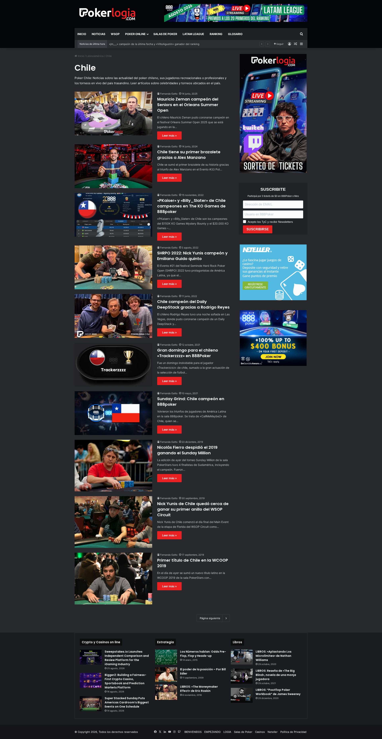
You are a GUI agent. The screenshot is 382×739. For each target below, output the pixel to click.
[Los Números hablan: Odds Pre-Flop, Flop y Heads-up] (166, 657)
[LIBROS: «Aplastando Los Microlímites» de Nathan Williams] (242, 657)
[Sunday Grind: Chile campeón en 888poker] (113, 413)
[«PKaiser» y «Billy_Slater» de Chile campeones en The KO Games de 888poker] (113, 215)
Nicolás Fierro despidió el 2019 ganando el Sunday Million (187, 450)
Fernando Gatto (168, 93)
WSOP (115, 34)
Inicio (81, 34)
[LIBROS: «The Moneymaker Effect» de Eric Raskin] (166, 692)
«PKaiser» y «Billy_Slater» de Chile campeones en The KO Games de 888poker (191, 206)
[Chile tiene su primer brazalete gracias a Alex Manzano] (113, 166)
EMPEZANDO (212, 731)
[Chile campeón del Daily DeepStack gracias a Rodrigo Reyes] (113, 316)
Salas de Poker (165, 34)
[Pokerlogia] (107, 14)
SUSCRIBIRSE (258, 229)
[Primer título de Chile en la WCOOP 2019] (113, 578)
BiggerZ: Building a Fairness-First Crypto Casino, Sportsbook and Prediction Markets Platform (125, 681)
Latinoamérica (94, 56)
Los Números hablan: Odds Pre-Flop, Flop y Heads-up (203, 654)
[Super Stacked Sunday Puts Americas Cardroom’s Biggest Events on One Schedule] (91, 703)
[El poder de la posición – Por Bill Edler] (166, 674)
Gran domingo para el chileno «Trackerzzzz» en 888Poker (187, 353)
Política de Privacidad (293, 731)
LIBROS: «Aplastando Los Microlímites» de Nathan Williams (273, 656)
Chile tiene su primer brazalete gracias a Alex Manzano (188, 154)
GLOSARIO (235, 34)
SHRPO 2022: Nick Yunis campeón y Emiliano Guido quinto (192, 255)
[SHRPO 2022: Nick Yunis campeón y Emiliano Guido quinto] (113, 267)
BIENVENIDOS (193, 731)
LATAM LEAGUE (193, 34)
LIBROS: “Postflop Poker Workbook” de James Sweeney (278, 692)
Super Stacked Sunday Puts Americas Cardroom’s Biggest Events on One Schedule (127, 702)
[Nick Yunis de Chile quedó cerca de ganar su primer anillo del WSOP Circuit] (113, 522)
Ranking (216, 34)
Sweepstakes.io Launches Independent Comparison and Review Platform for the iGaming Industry (127, 658)
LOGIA (227, 731)
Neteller (273, 731)
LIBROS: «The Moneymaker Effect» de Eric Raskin (199, 689)
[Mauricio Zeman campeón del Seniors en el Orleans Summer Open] (113, 113)
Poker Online (135, 34)
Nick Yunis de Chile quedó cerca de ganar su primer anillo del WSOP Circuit (193, 509)
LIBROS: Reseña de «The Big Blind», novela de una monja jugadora (276, 675)
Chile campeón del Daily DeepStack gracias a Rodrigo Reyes (193, 304)
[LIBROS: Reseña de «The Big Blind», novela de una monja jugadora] (242, 676)
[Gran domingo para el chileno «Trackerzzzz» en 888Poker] (113, 364)
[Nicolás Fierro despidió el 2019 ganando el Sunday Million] (113, 465)
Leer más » (169, 135)
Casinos (260, 731)
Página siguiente (210, 618)
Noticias (98, 34)
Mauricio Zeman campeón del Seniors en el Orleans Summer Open (187, 104)
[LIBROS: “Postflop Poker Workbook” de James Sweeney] (242, 695)
